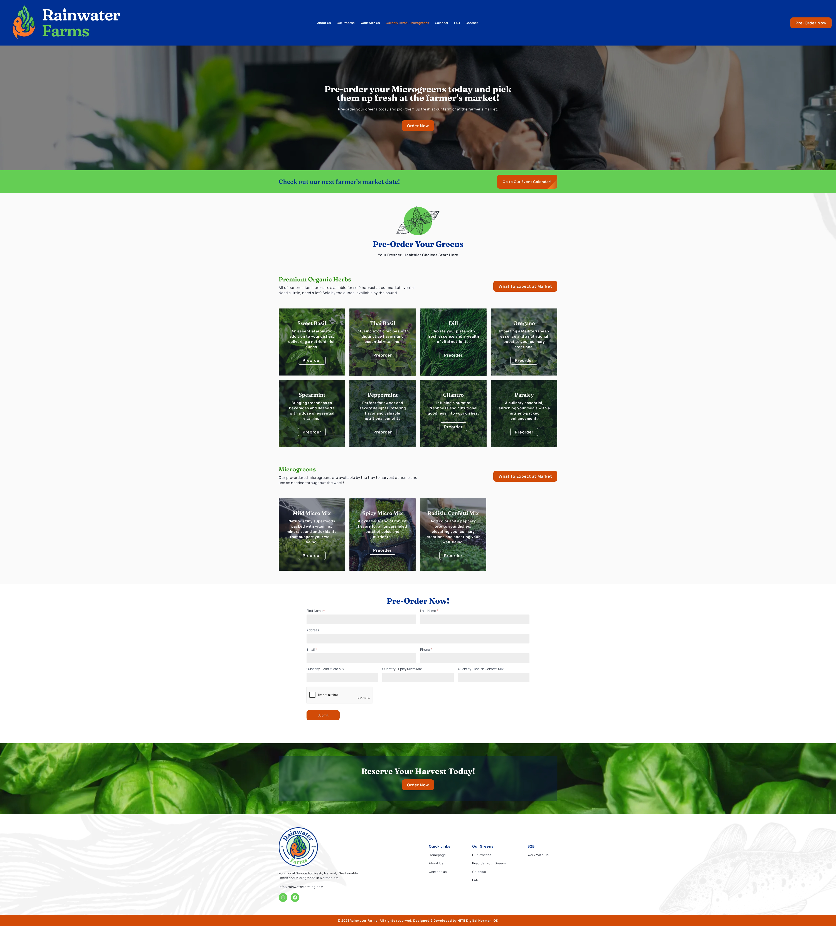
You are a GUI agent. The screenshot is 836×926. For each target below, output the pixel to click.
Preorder (312, 360)
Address (313, 630)
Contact (472, 23)
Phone (426, 650)
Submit (323, 715)
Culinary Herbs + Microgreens (407, 23)
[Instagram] (283, 897)
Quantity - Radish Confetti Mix (481, 669)
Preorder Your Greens (489, 863)
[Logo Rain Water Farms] (298, 847)
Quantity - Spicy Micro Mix (402, 669)
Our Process (346, 23)
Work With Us (370, 23)
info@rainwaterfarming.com (301, 887)
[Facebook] (295, 897)
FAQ (457, 23)
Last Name (429, 611)
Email (312, 650)
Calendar (441, 23)
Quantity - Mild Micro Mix (325, 669)
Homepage (437, 855)
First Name (316, 611)
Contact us (438, 872)
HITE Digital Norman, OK (478, 920)
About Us (324, 23)
